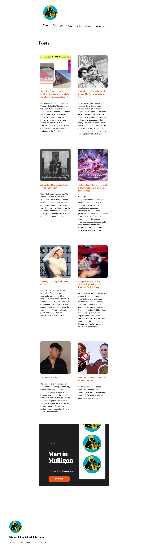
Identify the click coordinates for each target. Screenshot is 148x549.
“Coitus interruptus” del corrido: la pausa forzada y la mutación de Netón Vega (92, 187)
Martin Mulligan (54, 25)
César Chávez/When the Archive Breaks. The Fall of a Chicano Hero (92, 94)
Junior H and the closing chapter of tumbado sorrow (55, 186)
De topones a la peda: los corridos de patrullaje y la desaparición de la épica (89, 284)
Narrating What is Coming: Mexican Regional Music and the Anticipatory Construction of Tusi (55, 94)
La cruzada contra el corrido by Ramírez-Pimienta (92, 379)
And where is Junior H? (50, 377)
